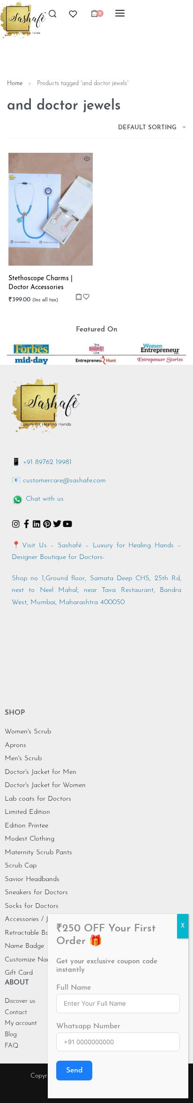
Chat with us (45, 499)
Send (74, 1070)
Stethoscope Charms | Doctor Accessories (40, 283)
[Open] (73, 14)
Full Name (73, 988)
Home (14, 83)
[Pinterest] (47, 524)
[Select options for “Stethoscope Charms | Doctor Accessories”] (78, 297)
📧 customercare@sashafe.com (59, 480)
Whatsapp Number (88, 1026)
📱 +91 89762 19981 (42, 462)
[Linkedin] (36, 524)
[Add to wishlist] (86, 297)
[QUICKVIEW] (86, 158)
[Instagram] (16, 524)
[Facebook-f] (26, 524)
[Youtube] (67, 524)
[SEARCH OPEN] (52, 16)
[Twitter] (57, 524)
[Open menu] (120, 13)
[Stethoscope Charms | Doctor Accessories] (50, 209)
